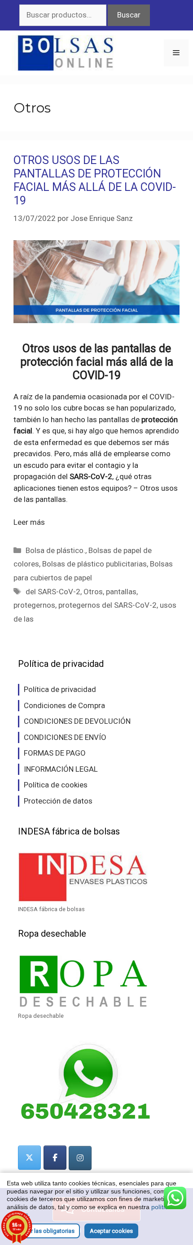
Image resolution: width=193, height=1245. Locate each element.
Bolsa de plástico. (55, 550)
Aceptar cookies (111, 1231)
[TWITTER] (29, 1158)
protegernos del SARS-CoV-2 (107, 605)
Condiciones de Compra (64, 705)
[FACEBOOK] (55, 1158)
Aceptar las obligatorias (43, 1231)
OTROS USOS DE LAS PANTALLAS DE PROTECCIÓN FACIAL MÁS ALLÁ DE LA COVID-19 (94, 180)
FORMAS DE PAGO (55, 752)
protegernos (34, 605)
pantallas (121, 591)
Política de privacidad (60, 689)
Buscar (128, 14)
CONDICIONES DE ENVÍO (65, 737)
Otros (93, 591)
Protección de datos (58, 800)
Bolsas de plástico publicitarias (94, 563)
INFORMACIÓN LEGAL (61, 769)
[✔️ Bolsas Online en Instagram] (80, 1158)
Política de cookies (56, 784)
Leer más (29, 522)
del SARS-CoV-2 (53, 591)
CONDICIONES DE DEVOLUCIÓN (77, 721)
